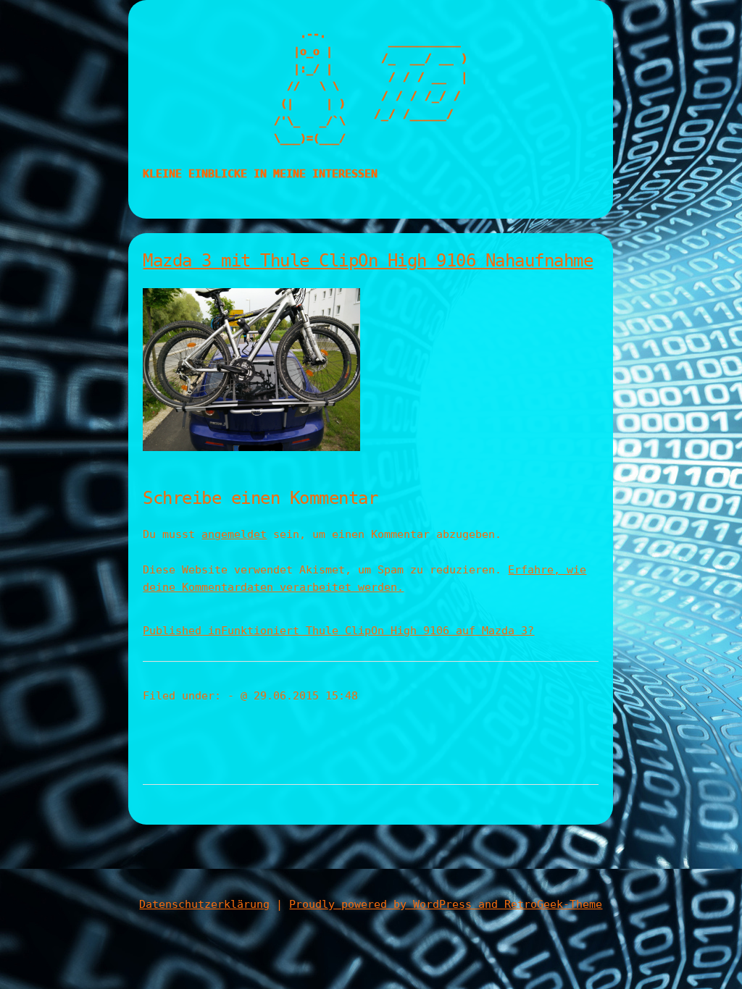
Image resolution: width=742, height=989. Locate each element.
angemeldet (234, 534)
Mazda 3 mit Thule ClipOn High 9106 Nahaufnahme (368, 261)
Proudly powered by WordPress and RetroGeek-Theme (445, 904)
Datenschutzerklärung (204, 904)
